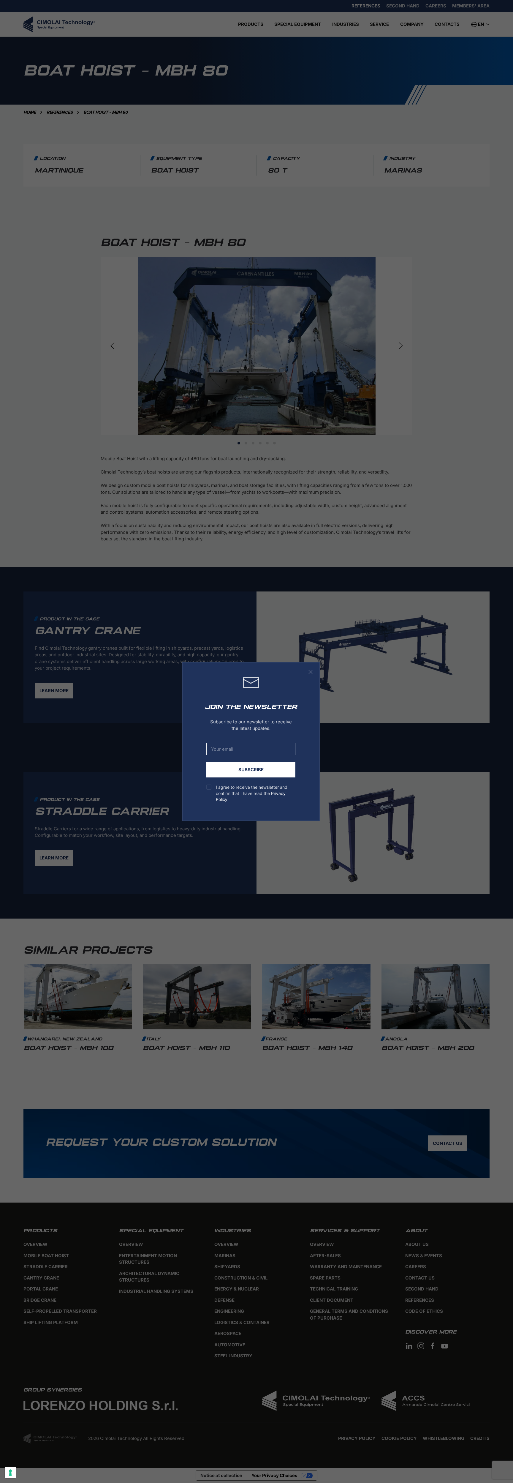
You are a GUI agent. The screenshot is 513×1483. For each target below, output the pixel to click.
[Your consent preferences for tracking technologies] (10, 1472)
